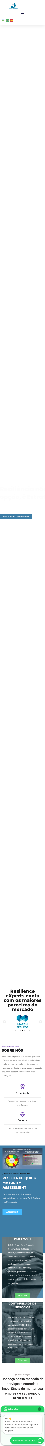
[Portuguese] (8, 20)
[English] (4, 20)
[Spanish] (11, 20)
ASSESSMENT (12, 1212)
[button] (22, 14)
